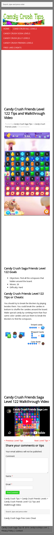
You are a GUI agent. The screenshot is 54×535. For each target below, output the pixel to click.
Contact (19, 530)
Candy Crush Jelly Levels (16, 38)
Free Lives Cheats (12, 47)
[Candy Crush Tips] (27, 18)
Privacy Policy (7, 530)
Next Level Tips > (42, 440)
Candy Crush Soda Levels (16, 33)
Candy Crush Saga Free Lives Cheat (20, 518)
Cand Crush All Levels (25, 28)
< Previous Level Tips (13, 440)
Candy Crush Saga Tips (23, 124)
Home (6, 28)
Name (9, 476)
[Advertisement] (27, 80)
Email (8, 484)
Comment (10, 456)
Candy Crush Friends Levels (18, 42)
